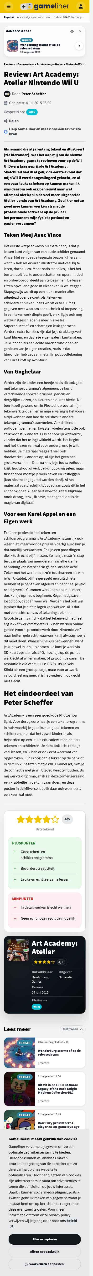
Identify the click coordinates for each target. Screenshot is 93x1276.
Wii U (32, 112)
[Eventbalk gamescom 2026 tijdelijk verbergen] (72, 31)
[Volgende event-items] (79, 46)
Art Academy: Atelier (50, 64)
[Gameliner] (44, 6)
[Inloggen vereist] (23, 945)
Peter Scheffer (33, 94)
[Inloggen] (81, 6)
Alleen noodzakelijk (44, 1251)
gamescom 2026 (18, 31)
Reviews (9, 64)
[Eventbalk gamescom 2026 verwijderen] (80, 31)
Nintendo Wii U (75, 64)
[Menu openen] (8, 6)
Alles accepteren (44, 1239)
